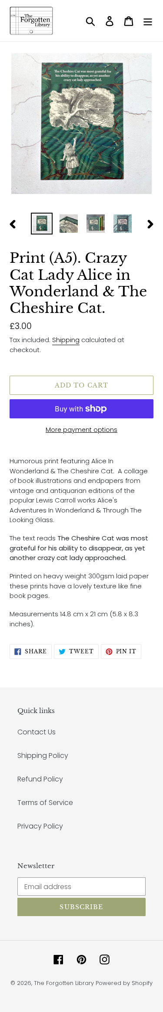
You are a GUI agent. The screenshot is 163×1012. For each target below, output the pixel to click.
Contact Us (36, 732)
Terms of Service (45, 803)
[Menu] (147, 21)
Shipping (66, 339)
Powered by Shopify (124, 983)
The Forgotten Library (64, 983)
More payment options (81, 429)
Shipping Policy (42, 756)
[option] (41, 224)
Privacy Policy (40, 826)
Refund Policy (40, 779)
